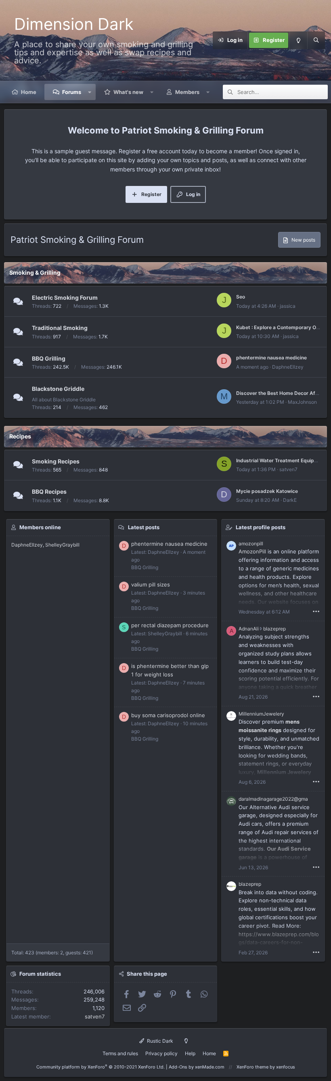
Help (190, 1053)
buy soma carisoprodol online (168, 715)
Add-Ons (178, 1067)
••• (316, 611)
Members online (40, 527)
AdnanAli (249, 629)
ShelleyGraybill (62, 545)
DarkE (290, 500)
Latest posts (143, 527)
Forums (71, 92)
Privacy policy (161, 1053)
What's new (128, 92)
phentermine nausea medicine (271, 358)
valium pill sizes (150, 584)
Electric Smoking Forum (65, 297)
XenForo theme (252, 1067)
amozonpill (251, 543)
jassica (287, 306)
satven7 (288, 469)
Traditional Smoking (60, 327)
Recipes (20, 436)
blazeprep (274, 629)
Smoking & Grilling (35, 272)
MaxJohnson (302, 402)
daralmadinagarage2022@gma (273, 799)
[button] (90, 92)
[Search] (316, 40)
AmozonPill (252, 551)
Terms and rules (120, 1053)
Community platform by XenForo (100, 1067)
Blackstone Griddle (58, 388)
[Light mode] (298, 40)
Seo (240, 297)
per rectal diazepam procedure (170, 625)
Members (187, 92)
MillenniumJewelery (261, 714)
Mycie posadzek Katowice (267, 491)
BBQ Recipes (49, 491)
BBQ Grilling (48, 358)
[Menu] (208, 40)
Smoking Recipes (56, 461)
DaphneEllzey (288, 367)
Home (28, 92)
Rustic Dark (159, 1041)
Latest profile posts (260, 527)
